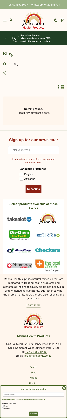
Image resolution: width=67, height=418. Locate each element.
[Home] (33, 19)
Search (33, 367)
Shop (33, 372)
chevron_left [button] (6, 38)
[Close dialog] (64, 388)
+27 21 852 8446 (36, 351)
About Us (33, 383)
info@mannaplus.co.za (37, 355)
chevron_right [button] (61, 38)
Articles (33, 377)
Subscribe (33, 189)
